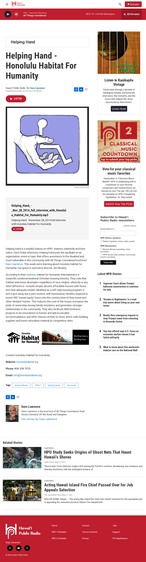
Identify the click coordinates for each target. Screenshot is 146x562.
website (31, 274)
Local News (48, 448)
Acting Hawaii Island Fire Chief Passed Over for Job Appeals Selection (88, 487)
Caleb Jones (49, 462)
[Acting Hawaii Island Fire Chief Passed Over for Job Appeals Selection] (22, 490)
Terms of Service (90, 532)
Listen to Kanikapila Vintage (119, 82)
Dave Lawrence (37, 88)
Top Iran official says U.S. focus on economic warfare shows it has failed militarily (121, 334)
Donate (134, 4)
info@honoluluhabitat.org (28, 375)
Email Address (107, 229)
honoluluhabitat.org (27, 361)
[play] (8, 14)
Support (116, 532)
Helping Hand (23, 42)
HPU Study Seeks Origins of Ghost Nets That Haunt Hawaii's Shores (87, 455)
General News (21, 385)
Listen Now (119, 108)
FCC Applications (120, 538)
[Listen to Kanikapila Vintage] (119, 53)
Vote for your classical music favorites (118, 171)
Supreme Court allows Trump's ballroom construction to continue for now (120, 286)
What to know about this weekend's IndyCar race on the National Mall (121, 349)
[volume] (16, 14)
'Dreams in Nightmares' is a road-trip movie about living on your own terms (121, 302)
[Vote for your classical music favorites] (119, 141)
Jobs (114, 526)
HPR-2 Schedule (59, 538)
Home (54, 526)
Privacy (85, 538)
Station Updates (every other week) (118, 241)
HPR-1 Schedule (59, 532)
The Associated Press (52, 495)
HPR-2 (38, 385)
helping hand (54, 385)
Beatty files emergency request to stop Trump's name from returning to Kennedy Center (120, 318)
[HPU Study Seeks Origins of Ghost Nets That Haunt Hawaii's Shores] (22, 457)
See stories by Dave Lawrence (39, 419)
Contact (85, 526)
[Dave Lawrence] (12, 413)
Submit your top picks (119, 204)
